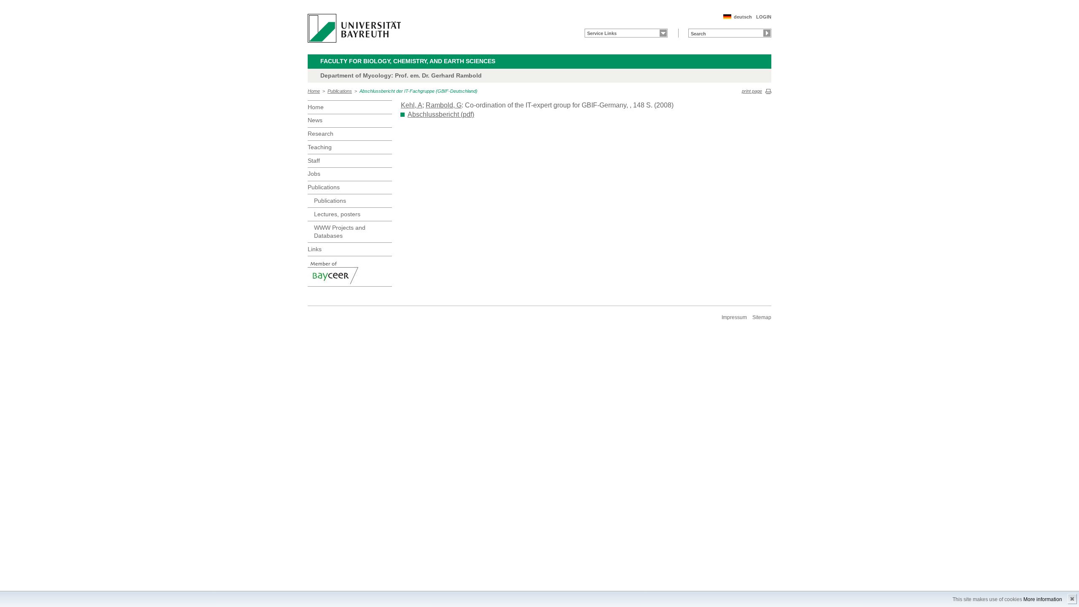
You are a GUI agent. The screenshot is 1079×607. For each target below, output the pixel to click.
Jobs (314, 173)
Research (320, 133)
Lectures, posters (337, 214)
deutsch (743, 16)
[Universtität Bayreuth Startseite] (354, 28)
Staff (314, 160)
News (315, 120)
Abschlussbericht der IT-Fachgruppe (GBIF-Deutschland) (419, 91)
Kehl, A (411, 105)
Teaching (320, 147)
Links (315, 249)
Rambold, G (444, 105)
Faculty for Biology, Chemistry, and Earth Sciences (407, 61)
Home (314, 91)
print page (752, 91)
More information (1042, 599)
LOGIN (763, 16)
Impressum (734, 317)
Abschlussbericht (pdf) (441, 114)
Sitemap (761, 317)
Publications (339, 91)
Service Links (602, 33)
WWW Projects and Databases (339, 231)
